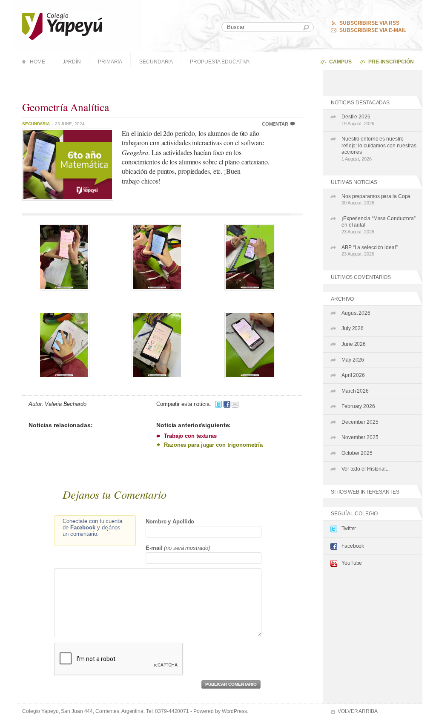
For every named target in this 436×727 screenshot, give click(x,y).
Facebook (352, 546)
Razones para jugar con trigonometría (213, 445)
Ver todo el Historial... (365, 469)
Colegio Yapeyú (62, 26)
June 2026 (353, 344)
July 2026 (352, 328)
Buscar (306, 27)
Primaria (110, 62)
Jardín (72, 62)
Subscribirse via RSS (369, 23)
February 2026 (358, 406)
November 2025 (360, 437)
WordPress (234, 711)
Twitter (348, 529)
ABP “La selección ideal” (369, 250)
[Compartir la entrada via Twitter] (218, 404)
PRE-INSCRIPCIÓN (391, 62)
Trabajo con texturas (190, 436)
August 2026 (355, 313)
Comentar (275, 123)
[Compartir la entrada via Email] (235, 404)
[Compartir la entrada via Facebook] (227, 404)
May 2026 (352, 360)
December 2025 (360, 422)
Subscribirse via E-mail (372, 30)
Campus (340, 62)
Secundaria (156, 62)
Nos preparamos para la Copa (375, 199)
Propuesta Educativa (220, 62)
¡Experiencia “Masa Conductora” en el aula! (378, 225)
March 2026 (355, 391)
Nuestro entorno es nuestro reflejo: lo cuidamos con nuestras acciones (378, 148)
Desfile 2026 (357, 120)
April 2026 (353, 375)
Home (37, 62)
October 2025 (357, 453)
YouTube (351, 563)
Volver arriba (358, 711)
